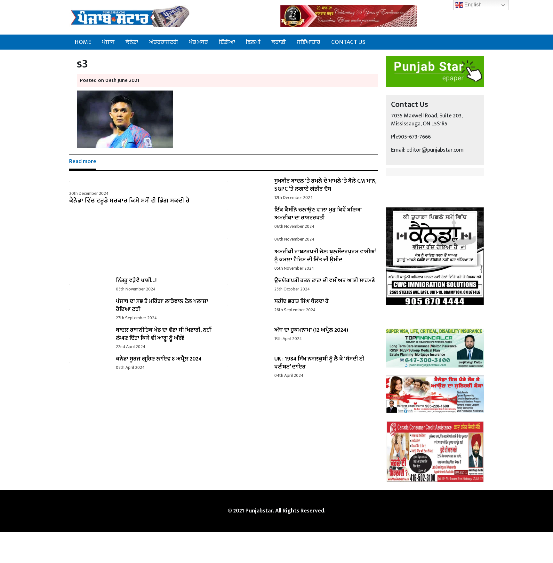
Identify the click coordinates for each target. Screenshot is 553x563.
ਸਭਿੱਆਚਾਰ (308, 42)
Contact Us (348, 42)
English (472, 4)
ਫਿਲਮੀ (253, 42)
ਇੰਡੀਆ (227, 42)
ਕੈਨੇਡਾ (131, 42)
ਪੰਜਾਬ (108, 42)
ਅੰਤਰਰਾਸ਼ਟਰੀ (163, 42)
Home (83, 42)
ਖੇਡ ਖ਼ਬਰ (198, 42)
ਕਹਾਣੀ (278, 42)
